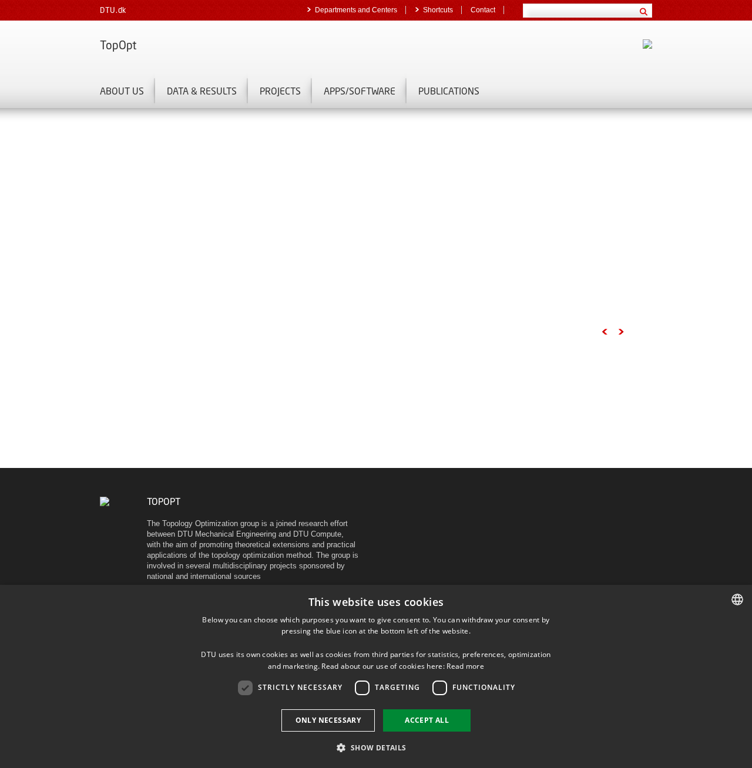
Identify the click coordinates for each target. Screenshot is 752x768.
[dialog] (376, 676)
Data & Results (202, 90)
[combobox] (737, 599)
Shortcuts (438, 10)
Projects (280, 90)
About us (122, 90)
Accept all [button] (427, 720)
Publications (448, 90)
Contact (483, 10)
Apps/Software (359, 90)
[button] (375, 747)
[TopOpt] (104, 501)
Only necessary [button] (328, 720)
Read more (465, 666)
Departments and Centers (356, 10)
